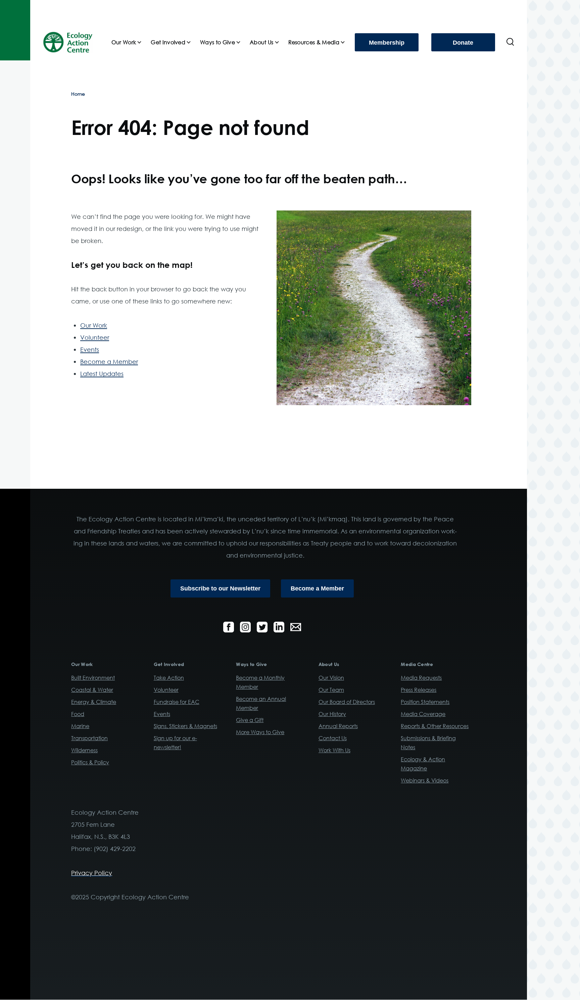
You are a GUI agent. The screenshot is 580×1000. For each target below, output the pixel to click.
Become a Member (109, 361)
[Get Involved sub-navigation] (192, 42)
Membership (386, 42)
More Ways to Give (260, 732)
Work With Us (334, 750)
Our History (332, 714)
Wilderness (84, 750)
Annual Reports (338, 726)
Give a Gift (249, 720)
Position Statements (425, 702)
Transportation (89, 738)
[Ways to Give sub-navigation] (242, 42)
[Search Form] (510, 42)
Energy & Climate (93, 702)
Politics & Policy (90, 762)
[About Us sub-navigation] (281, 42)
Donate (463, 42)
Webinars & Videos (424, 780)
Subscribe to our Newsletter (220, 588)
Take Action (169, 677)
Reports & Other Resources (435, 726)
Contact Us (333, 738)
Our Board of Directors (347, 702)
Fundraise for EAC (176, 702)
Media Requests (421, 677)
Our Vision (331, 677)
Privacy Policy (91, 872)
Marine (80, 726)
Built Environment (93, 677)
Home (78, 94)
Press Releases (418, 689)
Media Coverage (423, 714)
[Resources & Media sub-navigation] (346, 42)
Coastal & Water (92, 689)
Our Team (331, 689)
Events (89, 349)
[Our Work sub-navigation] (143, 42)
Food (77, 714)
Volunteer (94, 337)
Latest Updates (102, 373)
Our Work (93, 325)
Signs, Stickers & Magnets (185, 726)
